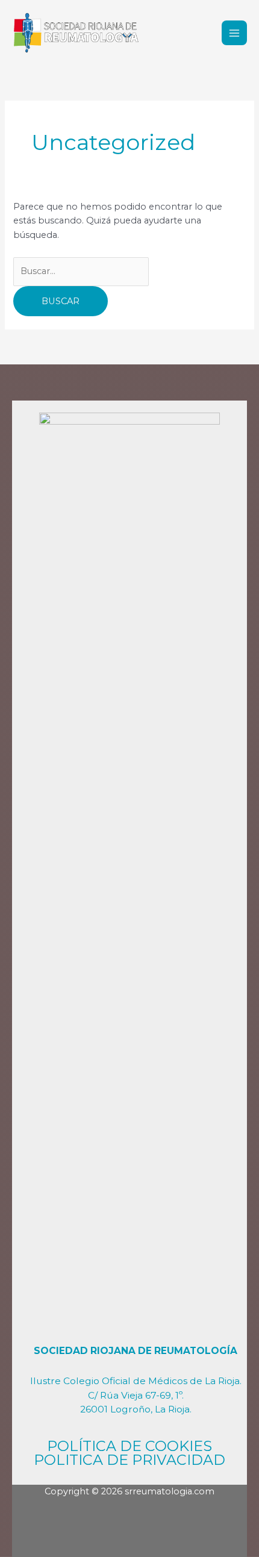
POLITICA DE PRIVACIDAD (129, 1459)
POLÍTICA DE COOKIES (129, 1446)
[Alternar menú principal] (234, 33)
